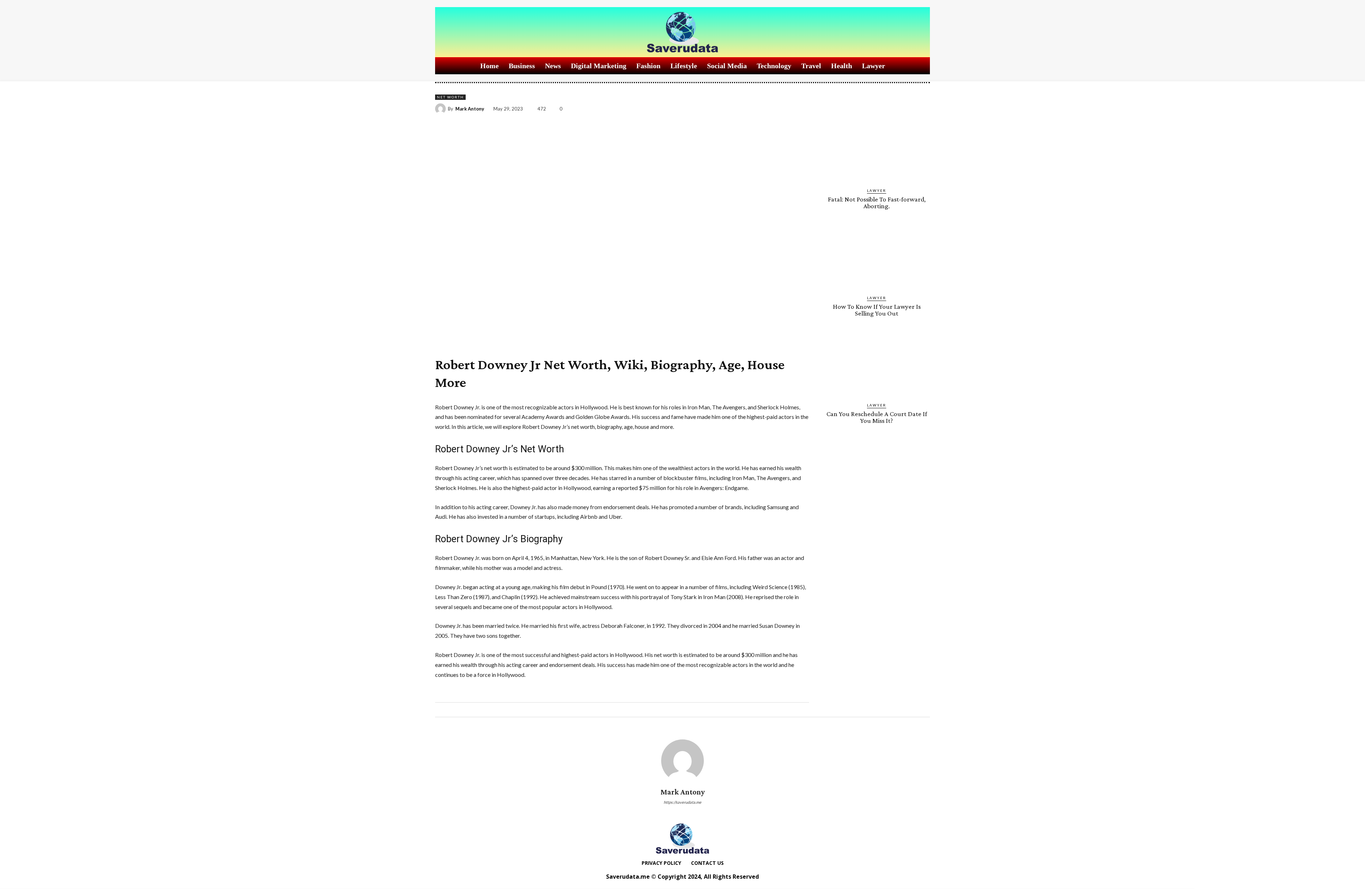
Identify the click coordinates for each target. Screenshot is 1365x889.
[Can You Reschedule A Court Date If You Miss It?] (876, 364)
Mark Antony (469, 109)
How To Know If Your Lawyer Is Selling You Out (877, 310)
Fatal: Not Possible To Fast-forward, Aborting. (877, 202)
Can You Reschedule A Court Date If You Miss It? (876, 417)
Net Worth (450, 97)
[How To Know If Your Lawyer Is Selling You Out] (876, 256)
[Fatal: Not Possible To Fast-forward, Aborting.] (876, 149)
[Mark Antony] (441, 108)
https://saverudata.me (682, 802)
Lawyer (876, 190)
